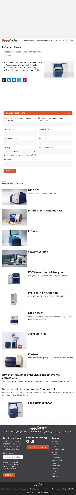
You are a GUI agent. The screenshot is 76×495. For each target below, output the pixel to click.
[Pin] (25, 80)
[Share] (9, 80)
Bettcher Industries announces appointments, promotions (31, 376)
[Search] (67, 41)
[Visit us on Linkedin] (32, 441)
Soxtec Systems (38, 251)
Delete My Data (38, 447)
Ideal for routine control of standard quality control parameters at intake (50, 318)
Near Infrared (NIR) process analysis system (46, 296)
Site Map (71, 489)
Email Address (10, 129)
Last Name (44, 120)
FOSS (9, 56)
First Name (9, 120)
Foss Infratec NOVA (40, 402)
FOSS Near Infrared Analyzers (46, 272)
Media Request (47, 489)
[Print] (4, 80)
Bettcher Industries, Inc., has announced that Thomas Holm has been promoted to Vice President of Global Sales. (38, 394)
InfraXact (33, 231)
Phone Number (45, 129)
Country (7, 148)
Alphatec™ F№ (37, 333)
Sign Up (9, 475)
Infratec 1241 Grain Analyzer (45, 210)
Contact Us (34, 489)
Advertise (15, 489)
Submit (9, 171)
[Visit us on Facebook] (27, 441)
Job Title (43, 138)
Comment (8, 159)
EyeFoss (33, 354)
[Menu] (72, 41)
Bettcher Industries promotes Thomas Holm (29, 389)
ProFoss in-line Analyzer (43, 292)
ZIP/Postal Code (46, 148)
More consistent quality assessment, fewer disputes (50, 358)
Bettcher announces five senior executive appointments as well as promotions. (36, 381)
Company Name (10, 138)
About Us (24, 489)
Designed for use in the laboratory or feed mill (48, 276)
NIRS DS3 (33, 190)
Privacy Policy (60, 489)
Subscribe (5, 489)
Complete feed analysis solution (42, 194)
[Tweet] (19, 80)
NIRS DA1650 (36, 313)
